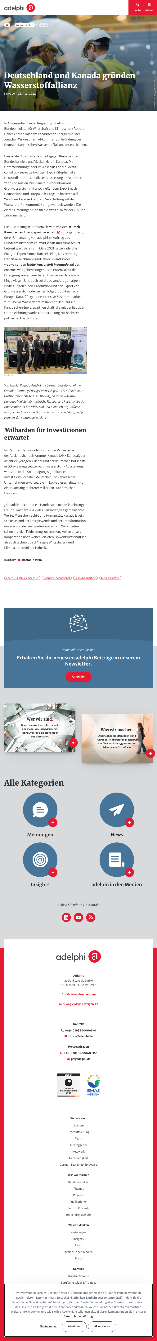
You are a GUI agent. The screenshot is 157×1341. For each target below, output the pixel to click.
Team (78, 1138)
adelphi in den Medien (79, 1252)
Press (78, 1258)
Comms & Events (78, 1208)
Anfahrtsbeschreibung (76, 994)
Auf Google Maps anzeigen (76, 1004)
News (78, 1245)
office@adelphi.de (81, 1036)
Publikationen (78, 1201)
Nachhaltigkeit (78, 1158)
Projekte (78, 1195)
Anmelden (78, 676)
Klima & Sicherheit (85, 577)
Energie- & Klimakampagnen (22, 577)
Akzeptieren (102, 1326)
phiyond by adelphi (78, 1214)
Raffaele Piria (32, 560)
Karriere (78, 1269)
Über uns (78, 1125)
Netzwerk (78, 1151)
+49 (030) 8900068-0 (80, 1030)
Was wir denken (24, 25)
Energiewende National (57, 577)
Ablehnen (74, 1326)
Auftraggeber (78, 1145)
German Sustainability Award (78, 1164)
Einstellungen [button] (48, 1326)
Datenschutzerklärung (78, 1316)
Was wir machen (78, 1175)
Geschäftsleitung (78, 1132)
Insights (78, 1239)
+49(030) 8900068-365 (80, 1053)
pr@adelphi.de (80, 1059)
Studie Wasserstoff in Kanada (48, 264)
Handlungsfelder (78, 1182)
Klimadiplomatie (110, 577)
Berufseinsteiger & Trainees (78, 1282)
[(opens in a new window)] (93, 1095)
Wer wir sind (78, 1118)
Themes (78, 1188)
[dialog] (78, 1310)
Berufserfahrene (78, 1276)
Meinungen (78, 1232)
